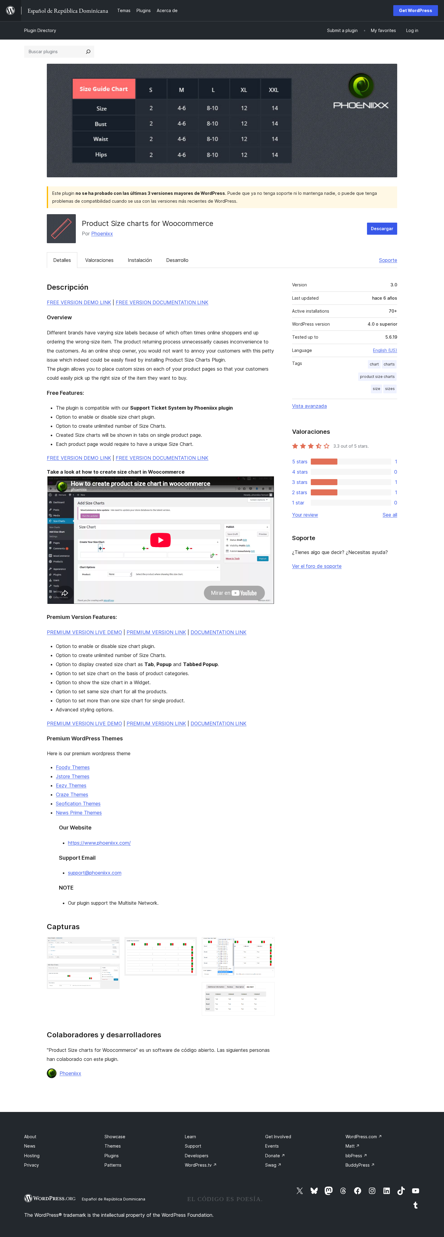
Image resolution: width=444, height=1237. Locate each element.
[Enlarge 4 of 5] (266, 945)
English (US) (385, 350)
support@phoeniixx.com (94, 873)
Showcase (115, 1136)
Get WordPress (415, 10)
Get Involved (278, 1136)
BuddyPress (360, 1165)
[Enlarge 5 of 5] (266, 990)
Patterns (113, 1165)
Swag (273, 1165)
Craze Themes (72, 794)
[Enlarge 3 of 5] (189, 945)
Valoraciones (99, 260)
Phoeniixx (102, 233)
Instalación (140, 260)
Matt (353, 1145)
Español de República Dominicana (113, 1199)
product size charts (377, 376)
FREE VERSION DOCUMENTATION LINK (162, 302)
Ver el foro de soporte (317, 566)
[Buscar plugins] (88, 52)
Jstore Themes (72, 776)
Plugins (112, 1155)
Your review (305, 515)
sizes (390, 388)
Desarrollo (177, 260)
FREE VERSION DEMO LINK (79, 302)
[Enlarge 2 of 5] (111, 972)
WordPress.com (364, 1136)
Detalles (62, 260)
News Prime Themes (79, 813)
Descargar (382, 228)
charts (389, 364)
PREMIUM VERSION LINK (156, 632)
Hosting (32, 1155)
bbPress (356, 1155)
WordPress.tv (201, 1165)
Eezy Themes (71, 785)
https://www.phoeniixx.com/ (99, 843)
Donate (275, 1155)
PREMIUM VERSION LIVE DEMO (84, 632)
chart (374, 364)
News (29, 1145)
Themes (113, 1145)
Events (272, 1145)
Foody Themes (73, 767)
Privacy (31, 1165)
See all (390, 515)
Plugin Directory (40, 30)
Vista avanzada (309, 406)
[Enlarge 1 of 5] (111, 945)
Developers (196, 1155)
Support (193, 1145)
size (376, 388)
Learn (190, 1136)
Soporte (388, 260)
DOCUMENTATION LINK (218, 632)
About (30, 1136)
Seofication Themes (78, 804)
